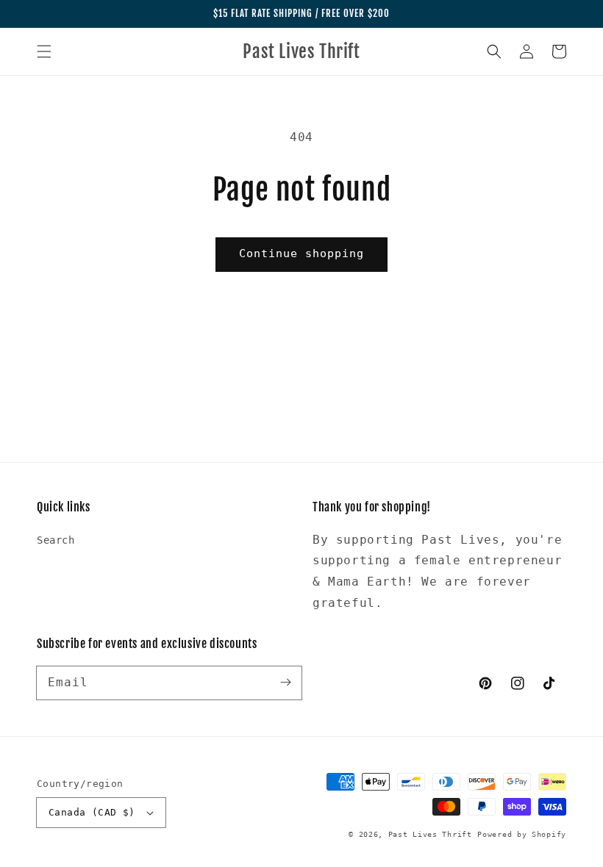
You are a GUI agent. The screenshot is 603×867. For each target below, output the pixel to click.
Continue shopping (301, 253)
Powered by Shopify (521, 834)
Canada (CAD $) (92, 812)
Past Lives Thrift (430, 834)
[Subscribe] (285, 682)
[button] (44, 51)
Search (56, 540)
